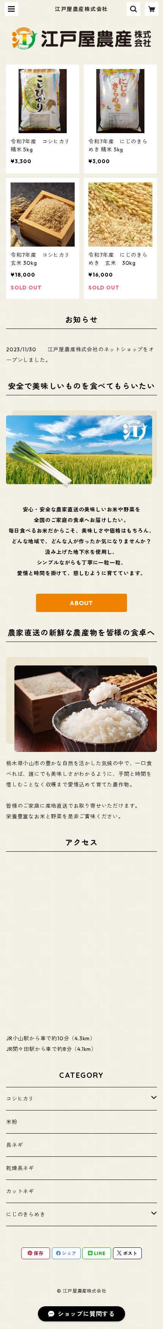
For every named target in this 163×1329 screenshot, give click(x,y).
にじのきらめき (25, 1214)
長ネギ (14, 1145)
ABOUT (81, 603)
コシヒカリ (20, 1098)
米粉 (11, 1121)
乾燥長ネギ (20, 1168)
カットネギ (20, 1191)
